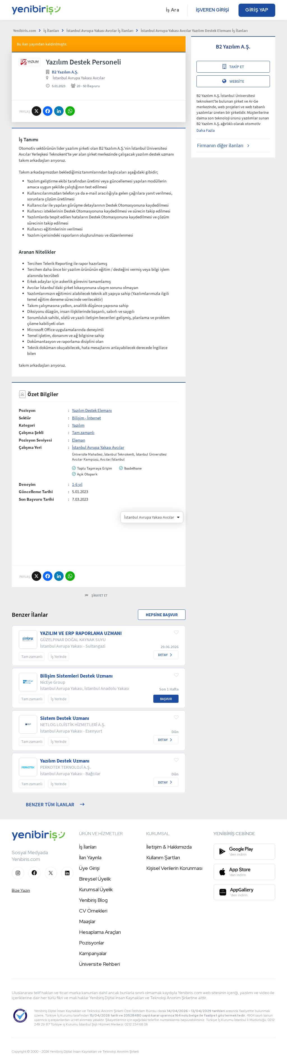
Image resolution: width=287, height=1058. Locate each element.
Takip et (236, 66)
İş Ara (172, 10)
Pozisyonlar (91, 942)
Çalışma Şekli (31, 432)
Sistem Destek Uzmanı (64, 718)
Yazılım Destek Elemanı (92, 410)
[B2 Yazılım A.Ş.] (29, 62)
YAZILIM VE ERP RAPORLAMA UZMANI (81, 633)
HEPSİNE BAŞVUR (162, 614)
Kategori (27, 425)
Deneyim (27, 484)
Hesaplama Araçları (100, 932)
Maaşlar (87, 921)
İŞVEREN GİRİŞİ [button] (212, 10)
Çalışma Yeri (30, 447)
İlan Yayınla (90, 857)
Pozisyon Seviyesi (35, 440)
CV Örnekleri (93, 910)
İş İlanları (87, 847)
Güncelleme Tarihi (36, 491)
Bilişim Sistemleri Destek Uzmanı (76, 676)
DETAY (163, 655)
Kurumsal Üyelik (96, 889)
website (237, 81)
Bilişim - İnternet (86, 418)
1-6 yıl (77, 484)
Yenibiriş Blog (93, 900)
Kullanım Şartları (163, 857)
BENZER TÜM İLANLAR (50, 804)
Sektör (25, 418)
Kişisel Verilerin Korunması (174, 868)
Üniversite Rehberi (99, 964)
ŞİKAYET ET (99, 595)
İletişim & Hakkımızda (169, 847)
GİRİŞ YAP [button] (257, 10)
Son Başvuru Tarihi (36, 499)
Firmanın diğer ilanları (220, 145)
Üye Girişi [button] (89, 868)
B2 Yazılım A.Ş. (65, 72)
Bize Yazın (21, 890)
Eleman (78, 440)
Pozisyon (27, 410)
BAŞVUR (166, 699)
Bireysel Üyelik (95, 878)
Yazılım (78, 425)
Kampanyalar (93, 953)
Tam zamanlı (83, 432)
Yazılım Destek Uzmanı (64, 761)
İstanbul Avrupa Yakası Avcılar (79, 77)
